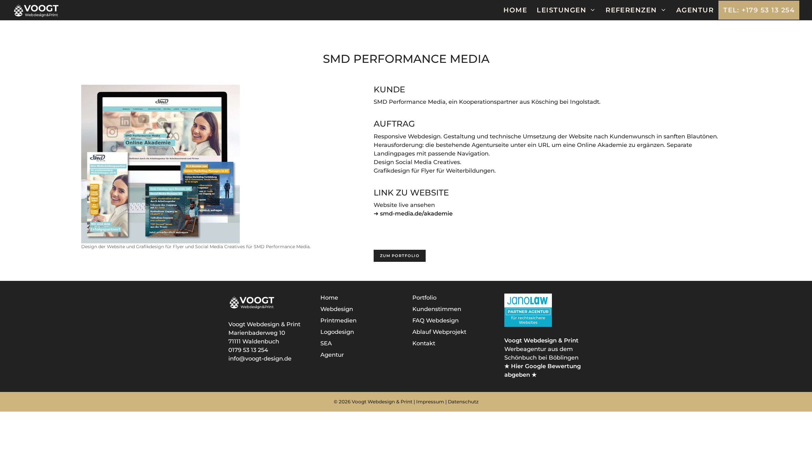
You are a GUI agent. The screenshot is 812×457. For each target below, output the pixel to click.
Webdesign (336, 309)
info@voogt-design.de (259, 358)
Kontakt (423, 343)
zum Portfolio (400, 255)
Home (515, 10)
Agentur (695, 10)
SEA (326, 343)
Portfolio (424, 297)
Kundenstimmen (436, 309)
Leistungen (561, 10)
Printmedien (338, 320)
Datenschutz (463, 402)
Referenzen (631, 10)
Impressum (430, 402)
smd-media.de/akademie (416, 213)
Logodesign (337, 331)
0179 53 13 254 (248, 350)
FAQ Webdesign (435, 320)
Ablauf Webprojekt (439, 331)
